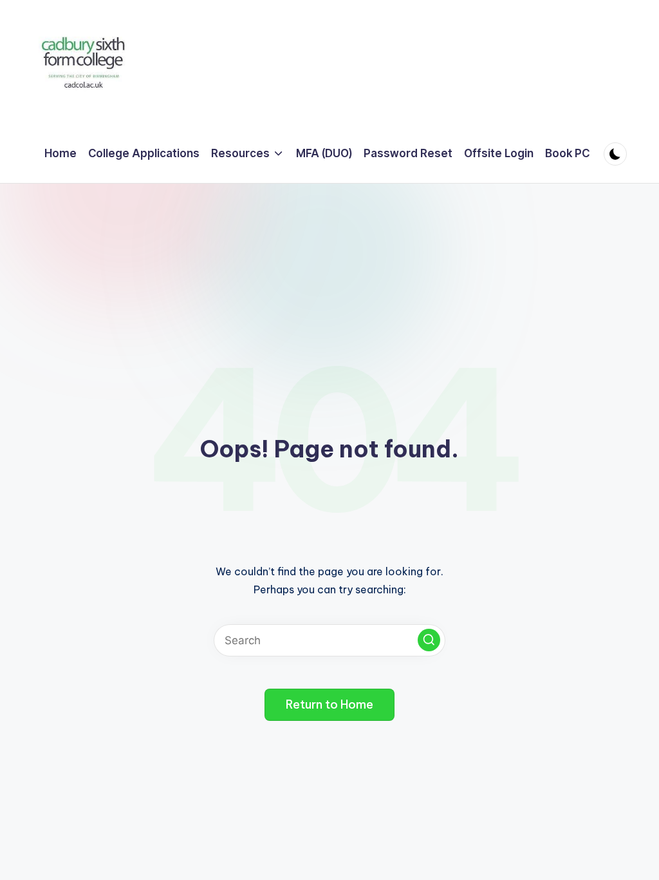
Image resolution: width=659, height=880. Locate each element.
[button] (429, 640)
